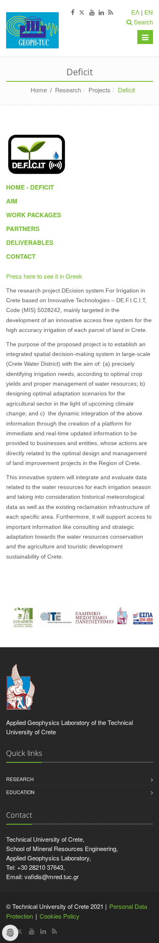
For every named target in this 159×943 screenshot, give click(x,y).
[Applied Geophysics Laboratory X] (82, 12)
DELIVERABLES (29, 242)
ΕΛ (135, 12)
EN (148, 12)
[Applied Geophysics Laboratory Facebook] (73, 12)
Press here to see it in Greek (44, 276)
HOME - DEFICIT (30, 187)
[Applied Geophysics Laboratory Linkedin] (101, 12)
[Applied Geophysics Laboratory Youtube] (92, 12)
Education (20, 791)
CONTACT (20, 256)
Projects (99, 89)
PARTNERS (23, 228)
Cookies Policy (60, 916)
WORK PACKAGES (33, 214)
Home (39, 89)
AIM (12, 200)
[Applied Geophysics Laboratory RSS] (110, 12)
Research (68, 89)
